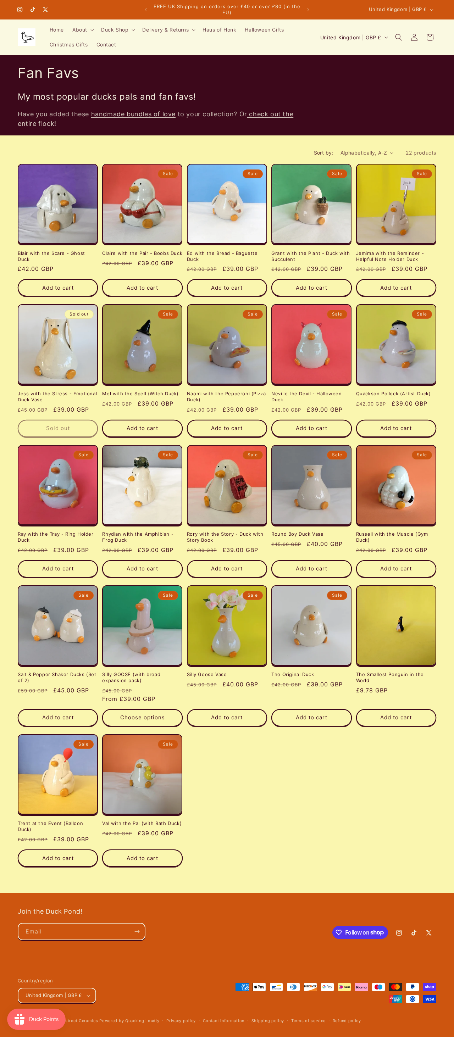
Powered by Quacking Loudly (129, 1020)
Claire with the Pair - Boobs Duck (142, 253)
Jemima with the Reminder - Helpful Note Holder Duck (390, 256)
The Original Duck (292, 674)
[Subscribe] (137, 931)
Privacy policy (181, 1020)
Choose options (142, 717)
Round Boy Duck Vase (297, 534)
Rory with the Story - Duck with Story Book (225, 537)
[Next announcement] (308, 9)
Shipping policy (267, 1020)
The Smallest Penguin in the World (390, 677)
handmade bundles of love (133, 114)
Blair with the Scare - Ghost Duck (51, 256)
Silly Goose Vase (207, 674)
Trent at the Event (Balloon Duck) (50, 826)
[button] (82, 29)
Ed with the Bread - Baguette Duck (222, 256)
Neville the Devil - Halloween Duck (306, 396)
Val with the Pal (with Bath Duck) (142, 823)
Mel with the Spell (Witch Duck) (140, 393)
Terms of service (308, 1020)
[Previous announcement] (146, 9)
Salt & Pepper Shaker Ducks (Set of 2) (57, 677)
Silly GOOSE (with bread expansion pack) (131, 677)
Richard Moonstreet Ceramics (67, 1020)
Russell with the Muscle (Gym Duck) (392, 537)
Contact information (223, 1020)
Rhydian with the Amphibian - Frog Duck (137, 537)
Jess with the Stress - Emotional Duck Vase (57, 396)
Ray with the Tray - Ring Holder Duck (56, 537)
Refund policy (347, 1020)
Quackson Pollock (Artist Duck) (393, 393)
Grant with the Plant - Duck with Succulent (310, 256)
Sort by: (323, 153)
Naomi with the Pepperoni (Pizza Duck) (226, 396)
